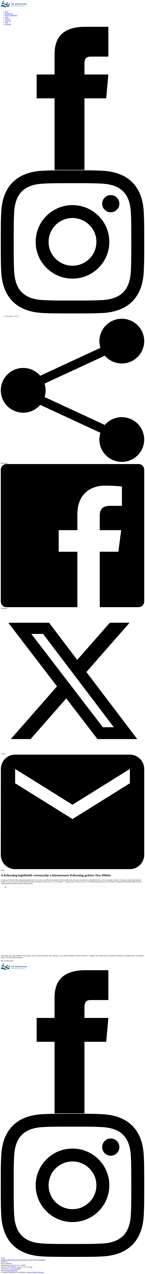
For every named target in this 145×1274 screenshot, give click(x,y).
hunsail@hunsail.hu (11, 1270)
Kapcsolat (8, 24)
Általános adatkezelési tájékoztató (11, 1260)
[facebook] (72, 169)
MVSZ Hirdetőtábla (11, 15)
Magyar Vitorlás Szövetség (35, 1272)
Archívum (8, 21)
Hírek (6, 12)
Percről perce (9, 13)
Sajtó (6, 22)
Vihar (6, 17)
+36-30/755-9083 (14, 1269)
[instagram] (72, 313)
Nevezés (7, 19)
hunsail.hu (25, 1260)
